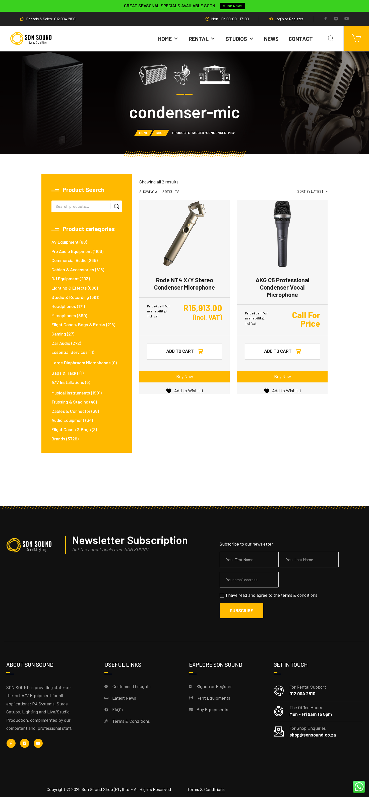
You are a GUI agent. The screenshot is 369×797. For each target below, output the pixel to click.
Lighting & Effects (69, 288)
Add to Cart (278, 351)
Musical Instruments (70, 392)
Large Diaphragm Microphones (81, 362)
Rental (199, 38)
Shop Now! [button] (232, 6)
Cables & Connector (70, 411)
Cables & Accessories (72, 269)
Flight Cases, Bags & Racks (78, 324)
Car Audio (60, 343)
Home (165, 38)
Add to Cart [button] (180, 351)
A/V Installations (67, 382)
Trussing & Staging (69, 402)
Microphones (63, 315)
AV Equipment (65, 242)
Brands (58, 438)
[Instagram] (336, 19)
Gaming (58, 334)
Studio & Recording (70, 297)
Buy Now (184, 376)
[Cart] (356, 38)
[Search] (330, 38)
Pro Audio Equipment (71, 251)
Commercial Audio (69, 260)
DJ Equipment (65, 278)
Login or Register (288, 19)
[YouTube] (346, 19)
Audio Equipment (67, 420)
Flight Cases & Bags (71, 429)
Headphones (63, 306)
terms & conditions (299, 595)
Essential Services (69, 352)
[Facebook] (325, 19)
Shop (160, 132)
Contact (301, 38)
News (271, 38)
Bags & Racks (65, 373)
